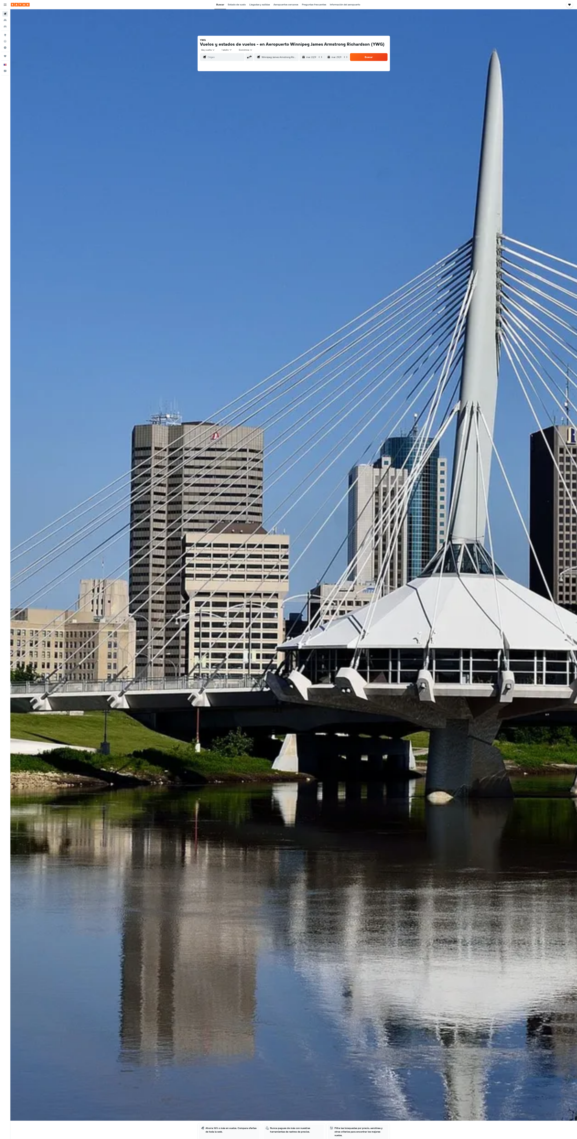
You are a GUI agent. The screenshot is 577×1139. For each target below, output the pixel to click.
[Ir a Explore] (5, 35)
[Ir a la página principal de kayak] (20, 4)
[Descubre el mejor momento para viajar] (5, 48)
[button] (5, 4)
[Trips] (5, 56)
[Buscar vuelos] (5, 14)
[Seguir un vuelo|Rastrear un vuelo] (5, 41)
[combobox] (208, 49)
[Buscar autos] (5, 26)
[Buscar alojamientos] (5, 20)
